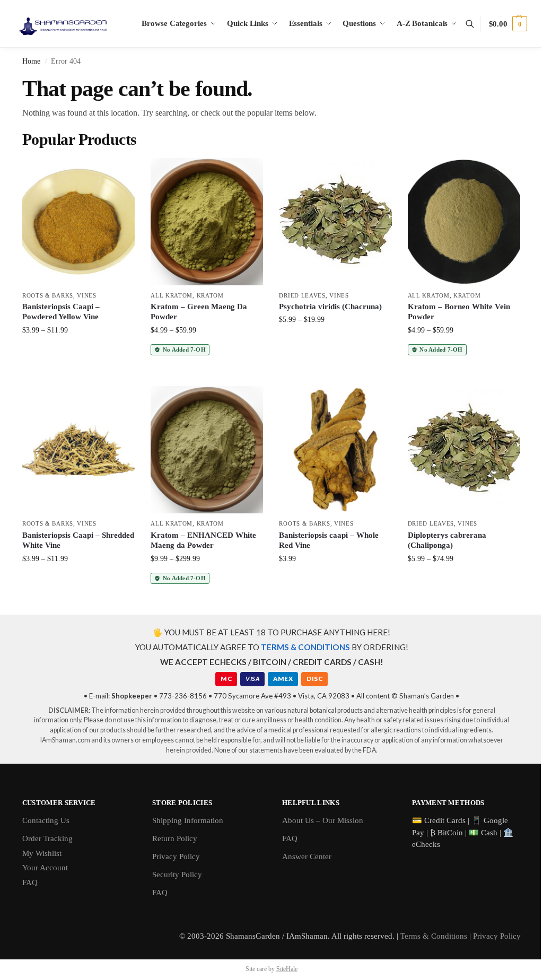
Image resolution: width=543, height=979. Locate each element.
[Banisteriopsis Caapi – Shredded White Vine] (78, 449)
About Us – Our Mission (322, 820)
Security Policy (177, 874)
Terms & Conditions (433, 936)
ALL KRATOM (171, 295)
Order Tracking (47, 838)
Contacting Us (45, 820)
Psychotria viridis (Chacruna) (330, 306)
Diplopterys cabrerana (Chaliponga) (447, 540)
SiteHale (286, 969)
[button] (508, 24)
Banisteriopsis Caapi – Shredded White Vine (78, 540)
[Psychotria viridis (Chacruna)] (335, 221)
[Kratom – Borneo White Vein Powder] (464, 221)
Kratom (210, 295)
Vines (87, 295)
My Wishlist (42, 853)
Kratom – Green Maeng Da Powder (199, 311)
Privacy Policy (176, 856)
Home (31, 61)
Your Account (45, 867)
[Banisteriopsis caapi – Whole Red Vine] (335, 449)
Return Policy (174, 838)
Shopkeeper (131, 696)
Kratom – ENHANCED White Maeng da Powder (203, 540)
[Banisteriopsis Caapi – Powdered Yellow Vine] (78, 221)
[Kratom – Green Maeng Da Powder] (207, 221)
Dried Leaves (302, 295)
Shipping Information (187, 820)
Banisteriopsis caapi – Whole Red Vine (329, 540)
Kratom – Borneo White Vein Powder (459, 311)
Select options (79, 352)
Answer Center (306, 856)
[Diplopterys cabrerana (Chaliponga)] (464, 449)
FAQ (30, 882)
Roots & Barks (47, 295)
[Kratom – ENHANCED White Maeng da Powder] (207, 449)
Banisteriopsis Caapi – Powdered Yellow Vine (61, 311)
